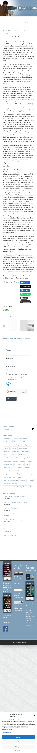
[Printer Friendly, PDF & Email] (11, 282)
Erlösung (6, 448)
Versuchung (7, 483)
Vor (32, 23)
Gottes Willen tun (17, 458)
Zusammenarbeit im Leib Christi (12, 487)
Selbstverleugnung (27, 474)
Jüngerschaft (7, 467)
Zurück (27, 23)
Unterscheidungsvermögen (11, 480)
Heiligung (22, 461)
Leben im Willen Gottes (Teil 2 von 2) (15, 502)
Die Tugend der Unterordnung (13, 520)
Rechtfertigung (22, 471)
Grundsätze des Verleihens (12, 514)
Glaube (5, 454)
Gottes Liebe (7, 458)
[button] (34, 715)
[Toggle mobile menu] (33, 14)
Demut (15, 442)
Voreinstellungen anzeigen (18, 747)
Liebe (13, 467)
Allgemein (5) (8, 531)
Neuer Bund (28, 467)
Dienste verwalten (7, 732)
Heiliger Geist (7, 461)
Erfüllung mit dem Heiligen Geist (22, 445)
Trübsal (20, 477)
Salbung (18, 474)
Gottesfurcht (22, 454)
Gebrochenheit (23, 448)
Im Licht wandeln (19, 464)
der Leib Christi (24, 442)
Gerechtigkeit (25, 451)
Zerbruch (14, 483)
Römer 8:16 (29, 625)
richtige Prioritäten (9, 474)
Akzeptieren (18, 737)
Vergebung (23, 480)
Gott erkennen (13, 454)
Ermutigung (13, 448)
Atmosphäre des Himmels (20, 438)
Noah (5, 471)
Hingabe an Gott (8, 464)
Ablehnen (18, 742)
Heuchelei (30, 461)
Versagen (30, 480)
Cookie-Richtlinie (18, 750)
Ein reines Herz (7, 445)
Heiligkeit (15, 461)
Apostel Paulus (7, 438)
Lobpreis (20, 467)
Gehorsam (6, 451)
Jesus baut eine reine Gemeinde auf (14, 496)
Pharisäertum (12, 471)
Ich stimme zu (7, 578)
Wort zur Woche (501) (10, 535)
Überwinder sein (27, 487)
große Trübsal (27, 458)
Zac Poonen (8, 37)
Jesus (27, 464)
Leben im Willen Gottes (11, 508)
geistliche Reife (15, 451)
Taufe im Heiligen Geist (10, 477)
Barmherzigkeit (8, 442)
